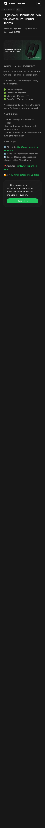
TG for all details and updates (25, 174)
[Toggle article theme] (19, 10)
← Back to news (8, 10)
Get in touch (23, 201)
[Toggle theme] (38, 3)
